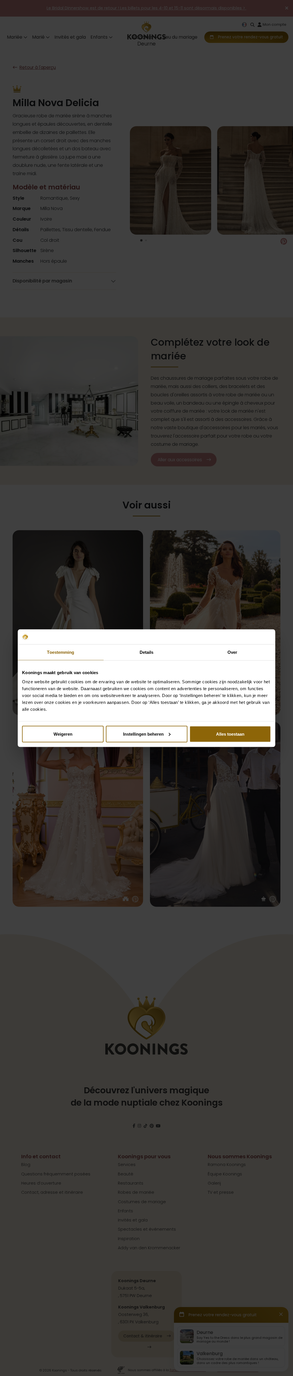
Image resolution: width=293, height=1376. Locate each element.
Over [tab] (232, 652)
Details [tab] (147, 652)
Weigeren (63, 733)
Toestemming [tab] (60, 652)
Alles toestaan (230, 733)
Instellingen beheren (143, 733)
